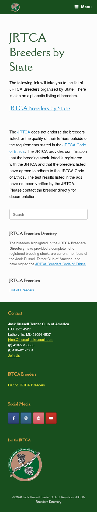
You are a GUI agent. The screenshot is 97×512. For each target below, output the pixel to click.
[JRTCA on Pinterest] (38, 418)
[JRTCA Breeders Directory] (15, 7)
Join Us (14, 355)
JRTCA (23, 132)
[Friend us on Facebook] (13, 418)
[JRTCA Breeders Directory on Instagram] (26, 418)
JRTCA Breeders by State (36, 52)
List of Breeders (21, 289)
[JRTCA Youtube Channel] (51, 418)
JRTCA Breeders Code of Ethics (60, 263)
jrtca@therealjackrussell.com (30, 339)
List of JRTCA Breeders (26, 384)
